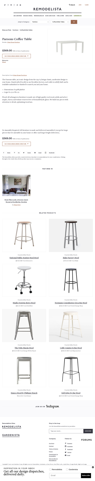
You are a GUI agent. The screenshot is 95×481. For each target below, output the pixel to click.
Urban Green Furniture (13, 42)
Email (68, 455)
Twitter (69, 452)
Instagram (70, 446)
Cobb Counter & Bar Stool (71, 348)
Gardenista (77, 15)
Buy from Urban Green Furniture (15, 56)
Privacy (51, 451)
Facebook (70, 449)
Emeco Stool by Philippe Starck (24, 393)
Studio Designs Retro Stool (24, 303)
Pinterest (69, 443)
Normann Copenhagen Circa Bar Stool (71, 303)
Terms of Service (53, 448)
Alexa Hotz (17, 205)
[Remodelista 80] (8, 5)
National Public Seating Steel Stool (24, 258)
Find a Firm (60, 15)
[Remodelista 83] (17, 5)
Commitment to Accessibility (53, 455)
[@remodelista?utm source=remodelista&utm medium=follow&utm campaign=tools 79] (5, 5)
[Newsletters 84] (20, 5)
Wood (4, 62)
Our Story (68, 15)
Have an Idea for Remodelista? (53, 459)
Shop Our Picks (50, 15)
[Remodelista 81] (11, 5)
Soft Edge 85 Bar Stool (71, 393)
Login (87, 4)
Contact (51, 446)
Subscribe (86, 476)
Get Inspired (18, 15)
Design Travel (28, 15)
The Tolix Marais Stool (24, 348)
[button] (71, 5)
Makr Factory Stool (71, 258)
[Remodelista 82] (14, 5)
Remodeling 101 (39, 15)
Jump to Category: (23, 22)
